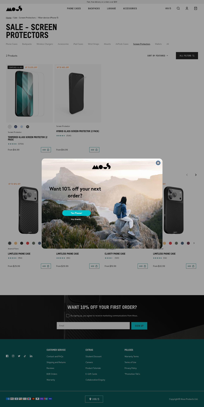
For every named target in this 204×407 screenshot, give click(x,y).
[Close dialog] (158, 163)
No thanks (76, 219)
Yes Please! (76, 213)
